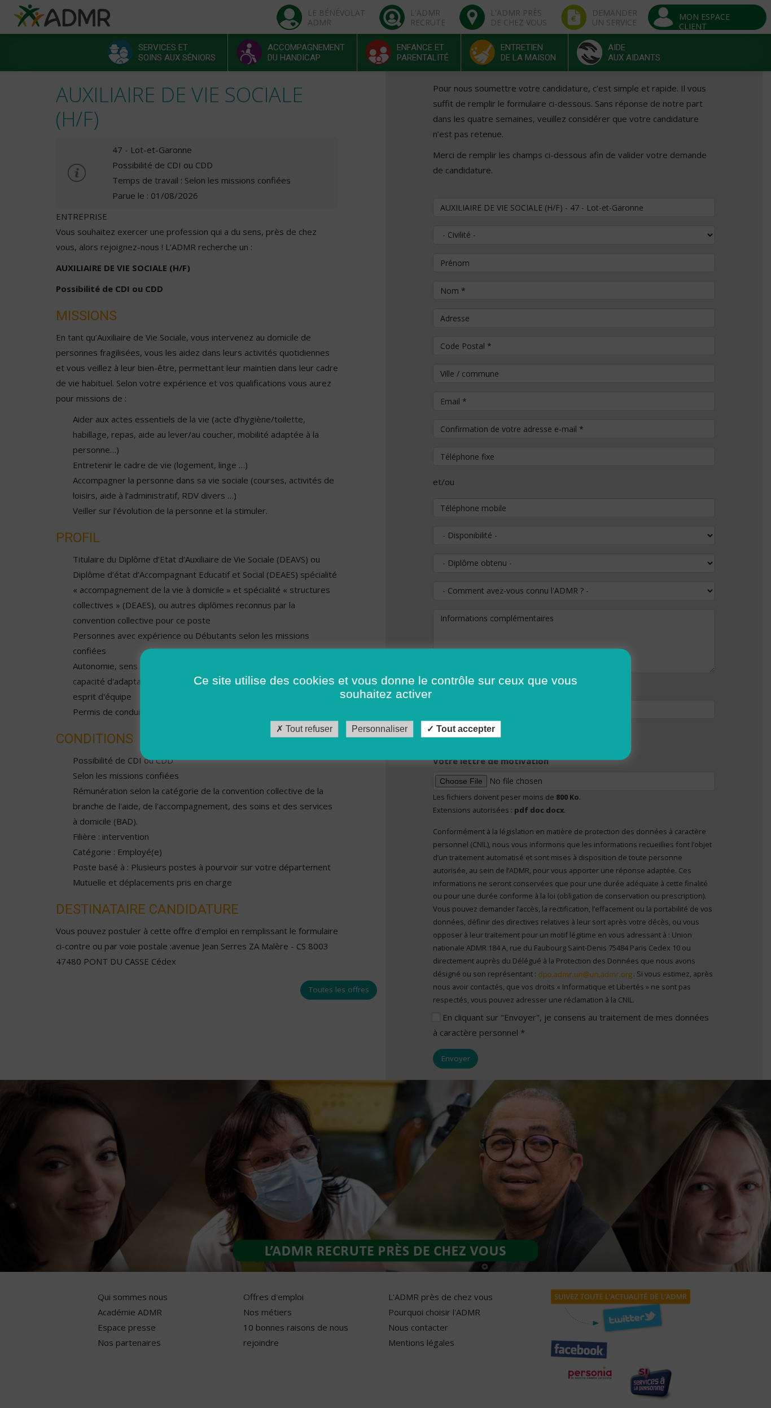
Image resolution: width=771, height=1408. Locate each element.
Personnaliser (380, 729)
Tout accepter (464, 729)
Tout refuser (307, 729)
